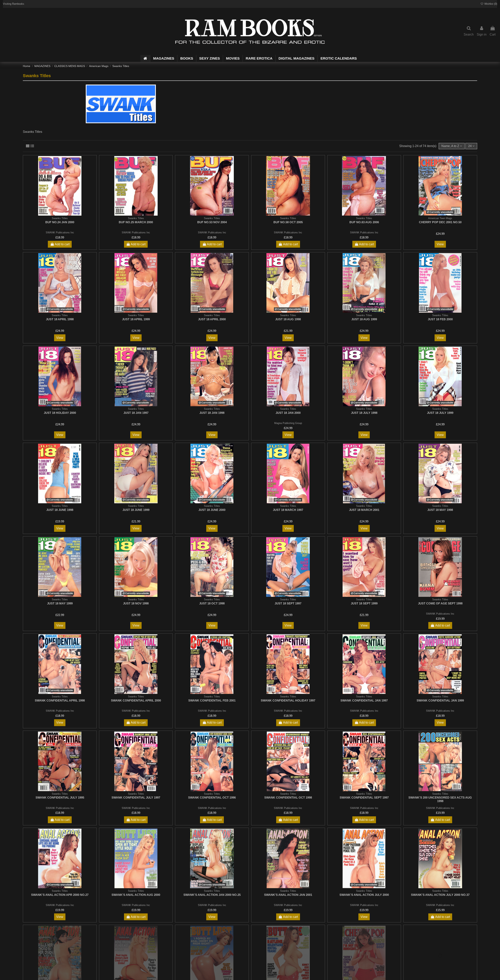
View (440, 244)
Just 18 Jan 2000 (288, 412)
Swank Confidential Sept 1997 (364, 797)
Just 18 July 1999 (440, 412)
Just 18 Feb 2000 (440, 319)
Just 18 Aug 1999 (364, 319)
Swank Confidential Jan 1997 (364, 700)
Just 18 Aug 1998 (288, 319)
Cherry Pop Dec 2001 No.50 (440, 222)
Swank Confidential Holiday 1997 (288, 700)
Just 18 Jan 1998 (211, 412)
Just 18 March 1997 (288, 509)
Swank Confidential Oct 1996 (212, 797)
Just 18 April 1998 (60, 319)
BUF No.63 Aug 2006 (364, 222)
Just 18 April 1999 (136, 319)
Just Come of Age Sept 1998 (440, 603)
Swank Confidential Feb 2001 (212, 700)
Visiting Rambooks (13, 3)
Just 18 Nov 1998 (136, 603)
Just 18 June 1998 (59, 509)
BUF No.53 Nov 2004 (212, 222)
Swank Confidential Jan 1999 (440, 700)
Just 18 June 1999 (135, 509)
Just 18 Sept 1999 (364, 603)
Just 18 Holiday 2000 (60, 412)
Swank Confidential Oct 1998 (288, 797)
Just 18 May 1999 (60, 603)
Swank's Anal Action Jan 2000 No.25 (212, 894)
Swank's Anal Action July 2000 (364, 894)
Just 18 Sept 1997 (288, 603)
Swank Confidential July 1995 (60, 797)
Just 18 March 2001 (364, 509)
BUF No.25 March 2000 (136, 222)
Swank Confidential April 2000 (136, 700)
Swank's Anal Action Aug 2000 (136, 894)
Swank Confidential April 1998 (60, 700)
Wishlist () (490, 3)
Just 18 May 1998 (440, 509)
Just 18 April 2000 (212, 319)
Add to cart (62, 244)
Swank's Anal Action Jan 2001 (288, 894)
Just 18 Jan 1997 (135, 412)
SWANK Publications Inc (60, 232)
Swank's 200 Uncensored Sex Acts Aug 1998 (440, 799)
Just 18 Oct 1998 (212, 603)
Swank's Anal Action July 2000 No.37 (440, 894)
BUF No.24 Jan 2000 (59, 222)
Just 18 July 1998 (364, 412)
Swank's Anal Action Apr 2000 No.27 (59, 894)
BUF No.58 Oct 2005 (288, 222)
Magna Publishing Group (288, 423)
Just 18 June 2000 (211, 509)
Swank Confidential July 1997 (136, 797)
